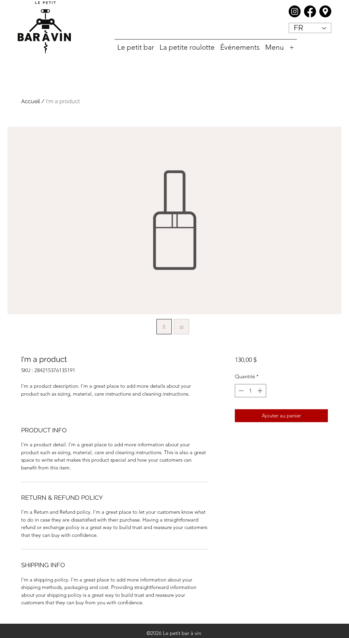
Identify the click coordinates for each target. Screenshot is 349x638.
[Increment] (260, 390)
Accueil (30, 101)
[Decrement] (240, 390)
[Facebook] (310, 11)
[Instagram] (295, 11)
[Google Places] (325, 11)
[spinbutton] (250, 390)
